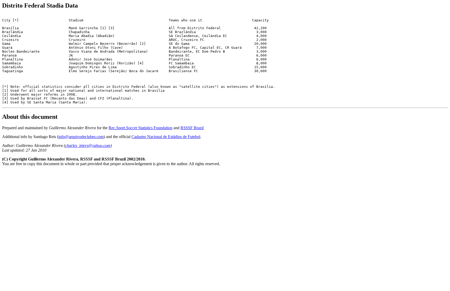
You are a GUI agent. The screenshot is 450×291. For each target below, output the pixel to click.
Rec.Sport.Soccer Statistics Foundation (140, 128)
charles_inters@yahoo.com (87, 145)
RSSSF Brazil (192, 128)
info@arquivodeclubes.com (81, 136)
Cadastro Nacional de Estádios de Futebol (166, 136)
